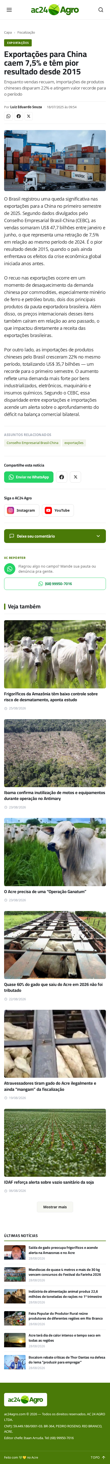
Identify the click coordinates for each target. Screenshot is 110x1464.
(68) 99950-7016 (58, 583)
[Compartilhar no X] (29, 116)
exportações (73, 442)
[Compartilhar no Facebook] (18, 116)
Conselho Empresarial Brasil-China (32, 442)
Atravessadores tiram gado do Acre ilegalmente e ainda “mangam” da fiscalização (50, 1086)
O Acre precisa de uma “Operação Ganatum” (45, 891)
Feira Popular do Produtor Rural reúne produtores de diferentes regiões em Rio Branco (66, 1316)
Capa (8, 32)
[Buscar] (101, 10)
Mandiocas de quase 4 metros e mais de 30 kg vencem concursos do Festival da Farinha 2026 (65, 1272)
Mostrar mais (55, 1206)
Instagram (26, 510)
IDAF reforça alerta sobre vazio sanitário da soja (49, 1182)
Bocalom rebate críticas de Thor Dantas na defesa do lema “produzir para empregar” (67, 1360)
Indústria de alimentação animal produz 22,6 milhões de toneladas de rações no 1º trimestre (65, 1294)
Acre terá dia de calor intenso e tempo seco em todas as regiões (65, 1337)
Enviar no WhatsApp (32, 477)
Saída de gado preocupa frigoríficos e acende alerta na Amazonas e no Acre (63, 1250)
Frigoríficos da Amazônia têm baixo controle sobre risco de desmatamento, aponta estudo (51, 697)
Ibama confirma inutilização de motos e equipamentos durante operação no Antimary (54, 795)
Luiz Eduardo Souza (26, 107)
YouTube (62, 510)
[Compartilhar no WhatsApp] (8, 116)
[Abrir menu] (9, 10)
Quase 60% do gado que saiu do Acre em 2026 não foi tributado (53, 987)
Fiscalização (26, 32)
